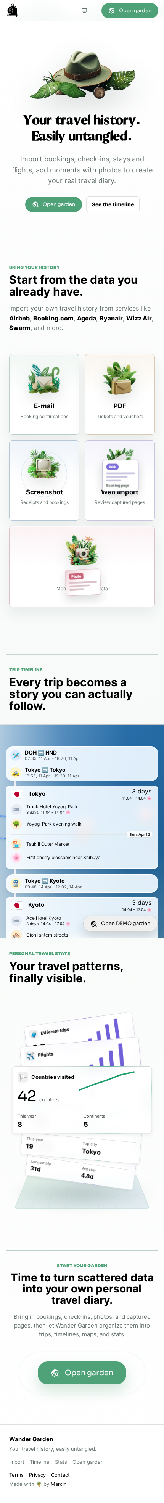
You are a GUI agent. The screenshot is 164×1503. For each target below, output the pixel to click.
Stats (61, 1462)
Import (16, 1462)
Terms (16, 1475)
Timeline (40, 1462)
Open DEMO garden (125, 923)
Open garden (135, 11)
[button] (82, 755)
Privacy (37, 1475)
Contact (60, 1475)
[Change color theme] (84, 11)
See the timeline (113, 204)
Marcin (59, 1484)
